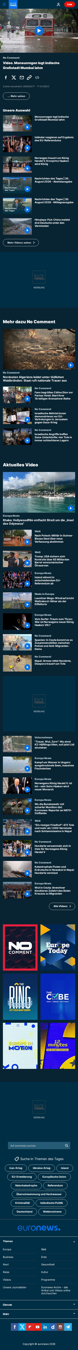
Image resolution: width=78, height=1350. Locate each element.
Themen (8, 1241)
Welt (38, 531)
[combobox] (39, 1145)
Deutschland (24, 1211)
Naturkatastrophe (26, 1185)
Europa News (11, 515)
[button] (21, 242)
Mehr (6, 1313)
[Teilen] (22, 77)
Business (8, 1256)
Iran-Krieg (15, 1168)
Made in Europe (44, 593)
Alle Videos (60, 906)
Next (6, 1264)
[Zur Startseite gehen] (13, 4)
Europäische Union (54, 1176)
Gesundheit (48, 1264)
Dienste (7, 1304)
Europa (7, 1249)
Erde (44, 1256)
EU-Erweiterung (22, 1176)
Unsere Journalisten (14, 1287)
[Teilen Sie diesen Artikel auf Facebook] (6, 77)
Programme (48, 1279)
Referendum (55, 1185)
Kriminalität (22, 1203)
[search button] (66, 1145)
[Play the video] (39, 31)
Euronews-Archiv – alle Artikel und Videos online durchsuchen (55, 1290)
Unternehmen (43, 737)
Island (65, 1168)
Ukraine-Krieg (41, 1168)
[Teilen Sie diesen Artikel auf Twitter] (14, 77)
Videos (7, 1279)
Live (69, 4)
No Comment (11, 372)
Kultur (44, 1272)
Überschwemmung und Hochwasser (39, 1194)
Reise (6, 1272)
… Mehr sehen (16, 96)
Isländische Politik (51, 1203)
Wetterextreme (52, 1211)
